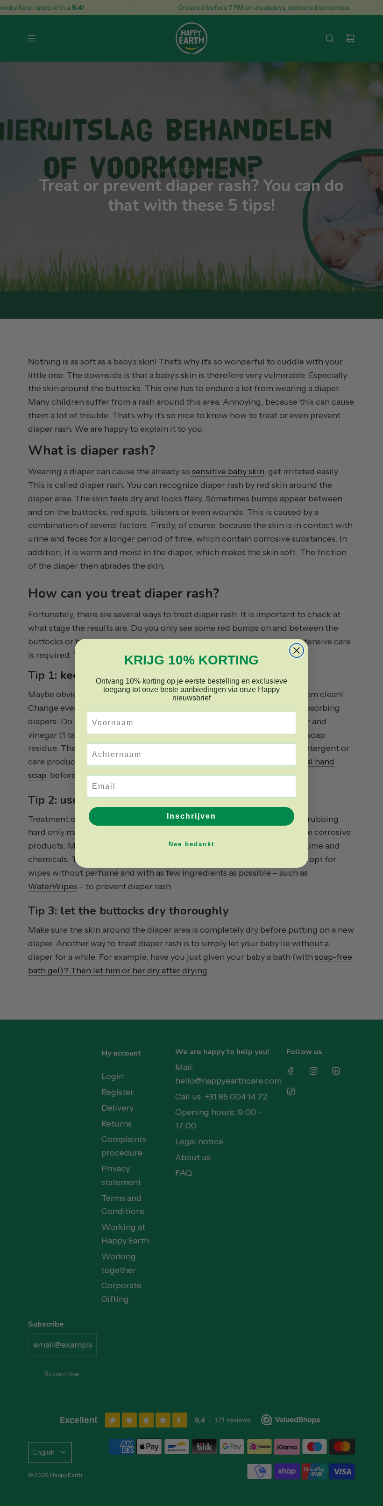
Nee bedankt (191, 844)
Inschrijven (191, 816)
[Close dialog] (297, 650)
